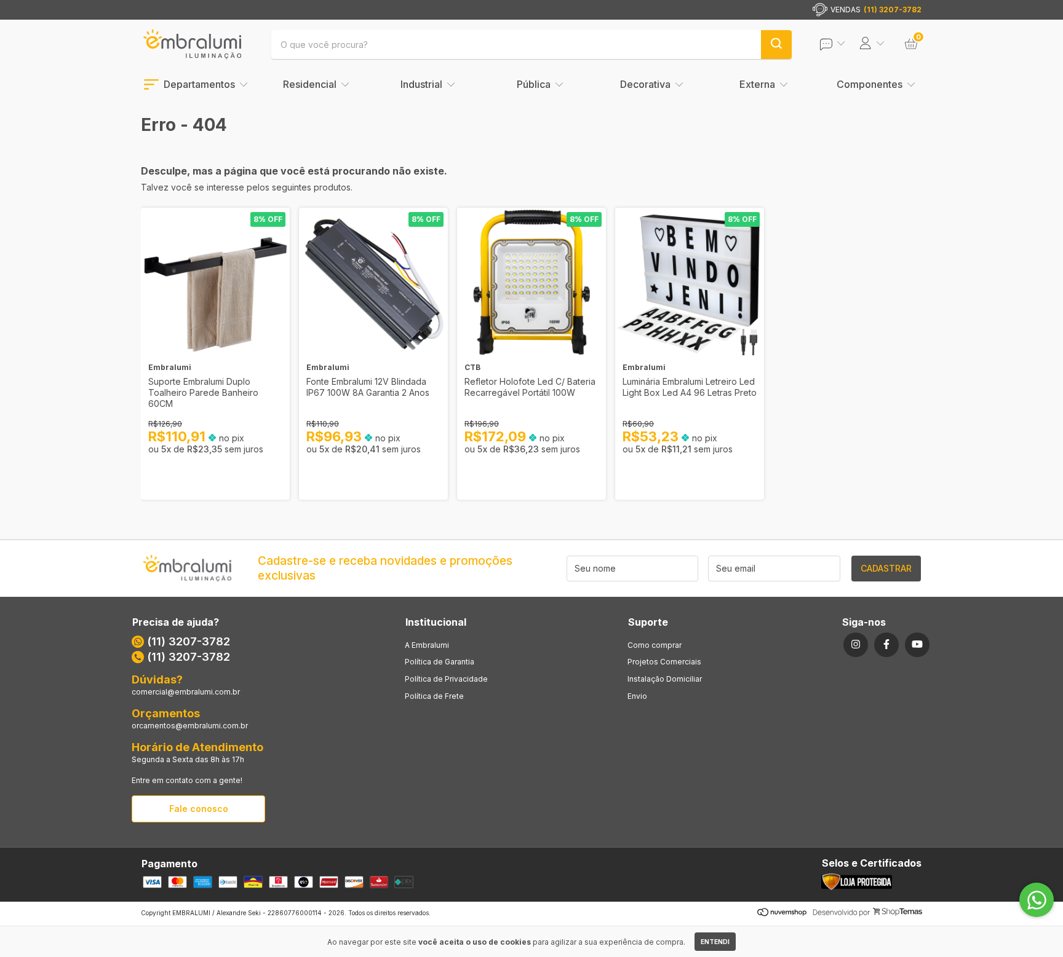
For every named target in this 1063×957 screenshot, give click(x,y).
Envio (637, 696)
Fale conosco (198, 808)
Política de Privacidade (446, 678)
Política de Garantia (439, 661)
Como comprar (654, 645)
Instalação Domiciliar (664, 678)
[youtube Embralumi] (917, 644)
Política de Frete (434, 696)
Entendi (715, 941)
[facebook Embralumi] (886, 644)
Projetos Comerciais (664, 661)
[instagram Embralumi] (855, 644)
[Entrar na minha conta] (841, 44)
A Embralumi (427, 645)
